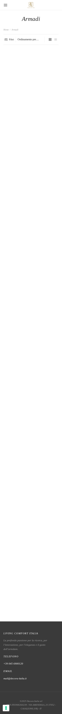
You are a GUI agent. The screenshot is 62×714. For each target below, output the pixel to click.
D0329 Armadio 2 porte (16, 78)
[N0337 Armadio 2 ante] (16, 214)
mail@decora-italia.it (15, 678)
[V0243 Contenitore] (16, 482)
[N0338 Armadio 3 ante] (45, 214)
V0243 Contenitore (13, 614)
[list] (56, 39)
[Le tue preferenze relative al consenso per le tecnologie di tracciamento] (6, 708)
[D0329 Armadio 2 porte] (16, 61)
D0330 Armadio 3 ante (44, 78)
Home (6, 29)
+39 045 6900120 (13, 663)
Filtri (11, 39)
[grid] (50, 39)
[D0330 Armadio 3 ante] (45, 61)
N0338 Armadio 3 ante (44, 346)
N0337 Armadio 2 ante (15, 346)
